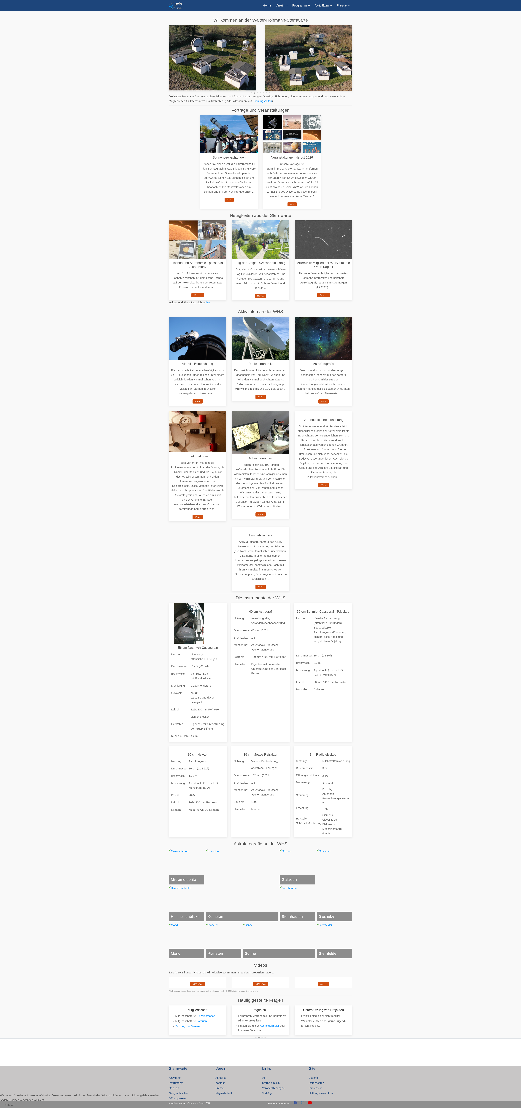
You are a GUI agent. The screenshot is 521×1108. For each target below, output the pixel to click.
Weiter (197, 401)
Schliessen (9, 1105)
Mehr (229, 200)
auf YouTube (197, 984)
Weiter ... (197, 295)
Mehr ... (260, 296)
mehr (292, 204)
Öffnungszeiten (263, 101)
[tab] (251, 93)
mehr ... (323, 984)
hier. (209, 302)
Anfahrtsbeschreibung (314, 1022)
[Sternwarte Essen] (176, 5)
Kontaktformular (206, 1025)
